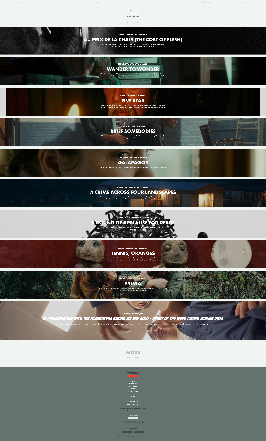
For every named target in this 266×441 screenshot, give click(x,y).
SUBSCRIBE (134, 376)
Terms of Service (137, 422)
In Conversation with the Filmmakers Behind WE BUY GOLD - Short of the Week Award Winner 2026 (133, 318)
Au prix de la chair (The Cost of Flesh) (133, 39)
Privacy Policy (129, 422)
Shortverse (133, 386)
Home (133, 381)
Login (129, 404)
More (133, 352)
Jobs (133, 396)
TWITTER (140, 432)
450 (138, 22)
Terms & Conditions (146, 436)
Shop (133, 389)
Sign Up (136, 404)
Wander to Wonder (133, 69)
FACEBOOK (128, 432)
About (133, 399)
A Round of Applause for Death (133, 222)
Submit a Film (133, 391)
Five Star (133, 100)
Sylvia (133, 283)
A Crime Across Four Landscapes (133, 192)
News (133, 394)
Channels (133, 383)
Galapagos (133, 162)
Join (133, 418)
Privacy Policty (137, 436)
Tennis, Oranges (133, 253)
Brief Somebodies (133, 131)
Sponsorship (133, 401)
